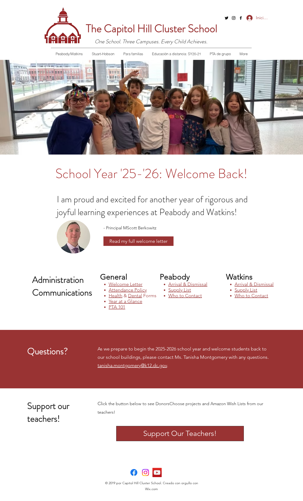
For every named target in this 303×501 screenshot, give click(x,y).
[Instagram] (233, 18)
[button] (69, 54)
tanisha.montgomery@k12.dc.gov (132, 365)
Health (115, 295)
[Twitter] (226, 18)
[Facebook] (240, 18)
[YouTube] (157, 472)
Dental (135, 295)
